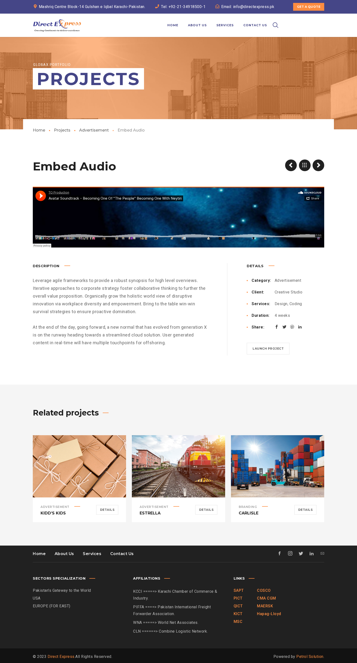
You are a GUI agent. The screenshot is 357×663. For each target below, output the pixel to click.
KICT (238, 613)
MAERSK (265, 606)
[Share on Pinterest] (292, 327)
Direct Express (61, 656)
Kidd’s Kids (53, 513)
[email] (319, 17)
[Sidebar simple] (318, 165)
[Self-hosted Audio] (291, 165)
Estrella (150, 513)
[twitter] (293, 17)
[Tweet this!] (284, 327)
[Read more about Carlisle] (277, 466)
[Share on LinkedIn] (300, 327)
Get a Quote (309, 7)
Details (107, 510)
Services (92, 553)
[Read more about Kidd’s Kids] (79, 466)
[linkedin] (302, 17)
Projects (62, 130)
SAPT (239, 590)
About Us (64, 553)
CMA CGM (266, 598)
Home (39, 130)
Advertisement (94, 130)
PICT (238, 598)
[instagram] (311, 17)
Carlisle (248, 513)
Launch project (268, 348)
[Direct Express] (57, 25)
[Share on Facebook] (277, 327)
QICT (238, 606)
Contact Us (122, 553)
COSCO (264, 590)
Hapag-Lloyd (269, 613)
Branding (248, 507)
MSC (238, 621)
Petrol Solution (309, 656)
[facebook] (284, 17)
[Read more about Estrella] (178, 466)
